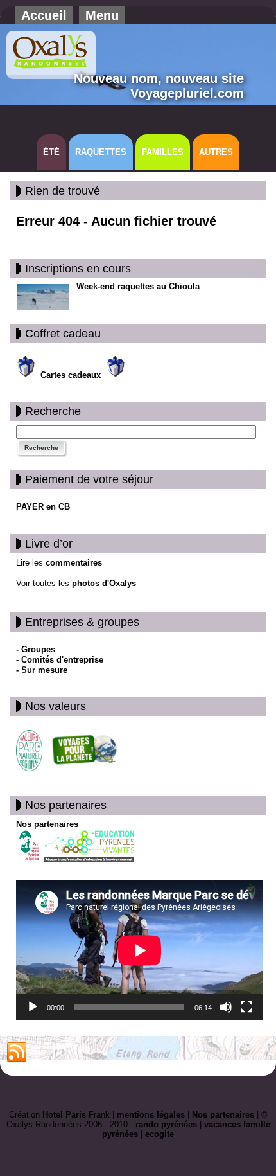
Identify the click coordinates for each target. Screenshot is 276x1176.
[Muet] (226, 1007)
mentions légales (151, 1114)
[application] (139, 950)
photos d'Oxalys (104, 583)
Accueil (44, 15)
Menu (102, 15)
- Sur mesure (41, 670)
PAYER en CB (43, 507)
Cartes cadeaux (71, 375)
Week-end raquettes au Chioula (138, 286)
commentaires (72, 562)
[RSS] (16, 1052)
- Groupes (35, 649)
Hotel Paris (64, 1114)
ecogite (159, 1134)
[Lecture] (32, 1007)
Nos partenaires (47, 824)
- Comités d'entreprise (59, 659)
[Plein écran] (246, 1007)
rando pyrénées (166, 1124)
